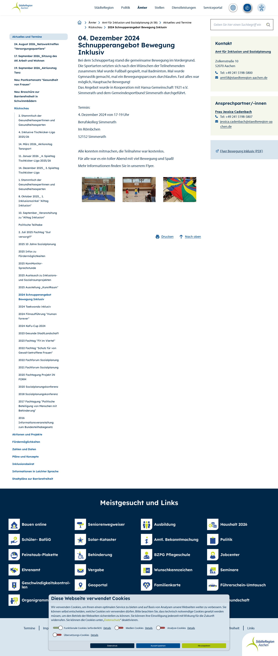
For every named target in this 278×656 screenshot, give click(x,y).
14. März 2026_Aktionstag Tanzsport (35, 146)
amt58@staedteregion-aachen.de (243, 77)
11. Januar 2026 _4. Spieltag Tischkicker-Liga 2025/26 (37, 158)
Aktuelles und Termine (177, 22)
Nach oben (193, 236)
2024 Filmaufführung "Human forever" (38, 316)
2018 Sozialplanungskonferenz (38, 394)
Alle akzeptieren (204, 645)
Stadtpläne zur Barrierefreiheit (32, 478)
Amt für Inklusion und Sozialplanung (243, 51)
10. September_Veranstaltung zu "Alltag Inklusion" (38, 215)
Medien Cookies (135, 628)
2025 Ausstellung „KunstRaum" (38, 287)
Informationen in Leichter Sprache (35, 471)
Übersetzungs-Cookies (76, 635)
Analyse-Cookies (176, 628)
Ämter (142, 7)
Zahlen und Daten (24, 449)
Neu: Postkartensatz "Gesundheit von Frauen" (36, 82)
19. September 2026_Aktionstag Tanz (35, 70)
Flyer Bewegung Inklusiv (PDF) (241, 151)
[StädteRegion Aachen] (21, 7)
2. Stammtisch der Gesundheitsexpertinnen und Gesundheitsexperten (37, 120)
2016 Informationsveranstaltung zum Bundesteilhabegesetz (36, 422)
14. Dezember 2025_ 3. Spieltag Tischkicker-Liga (39, 170)
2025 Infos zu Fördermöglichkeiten (32, 254)
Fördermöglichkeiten (26, 442)
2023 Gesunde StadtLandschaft (39, 333)
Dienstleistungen (184, 7)
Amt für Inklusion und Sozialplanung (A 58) (130, 22)
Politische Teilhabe (30, 224)
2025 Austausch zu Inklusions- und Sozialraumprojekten (38, 278)
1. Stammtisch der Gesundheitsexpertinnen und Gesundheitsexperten (37, 184)
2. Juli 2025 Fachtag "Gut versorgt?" (34, 234)
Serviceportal (212, 7)
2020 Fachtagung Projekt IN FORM (37, 377)
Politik (125, 7)
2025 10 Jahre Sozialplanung (37, 244)
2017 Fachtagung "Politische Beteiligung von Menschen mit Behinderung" (38, 406)
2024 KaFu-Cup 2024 (32, 326)
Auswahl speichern (158, 645)
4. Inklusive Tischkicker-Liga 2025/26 (37, 134)
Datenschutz (112, 620)
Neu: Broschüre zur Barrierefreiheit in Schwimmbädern (26, 96)
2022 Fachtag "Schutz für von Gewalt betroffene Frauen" (37, 350)
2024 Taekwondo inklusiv (35, 306)
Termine (29, 628)
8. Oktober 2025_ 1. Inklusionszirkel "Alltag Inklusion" (33, 201)
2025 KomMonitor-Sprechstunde (31, 266)
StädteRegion (104, 7)
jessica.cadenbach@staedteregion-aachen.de (246, 124)
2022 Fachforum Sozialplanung (39, 360)
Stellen (159, 7)
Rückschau (95, 27)
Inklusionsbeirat (23, 464)
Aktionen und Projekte (27, 434)
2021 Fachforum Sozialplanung (38, 367)
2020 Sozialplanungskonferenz (38, 386)
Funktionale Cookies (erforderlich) (83, 628)
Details (107, 628)
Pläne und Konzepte (25, 456)
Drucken (167, 236)
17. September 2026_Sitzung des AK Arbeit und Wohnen (35, 58)
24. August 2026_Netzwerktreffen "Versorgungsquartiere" (36, 46)
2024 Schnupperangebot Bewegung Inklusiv (35, 297)
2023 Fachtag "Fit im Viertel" (37, 340)
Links (251, 628)
